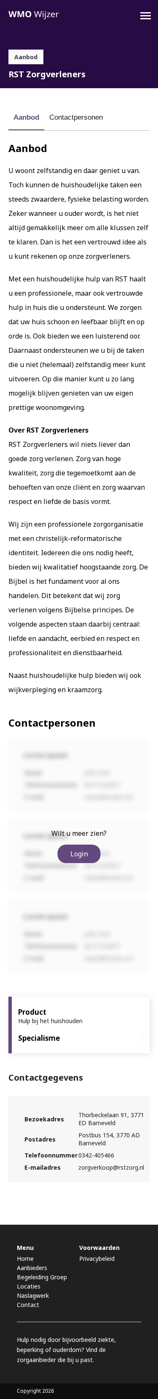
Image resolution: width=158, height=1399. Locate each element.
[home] (33, 15)
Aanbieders (32, 1268)
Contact (28, 1305)
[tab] (26, 117)
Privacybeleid (97, 1259)
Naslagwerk (33, 1295)
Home (25, 1259)
